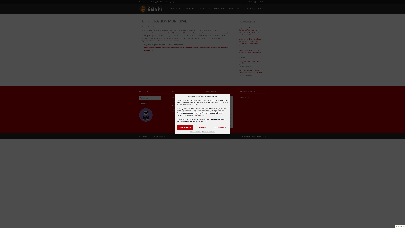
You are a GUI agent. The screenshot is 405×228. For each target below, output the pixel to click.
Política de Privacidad (208, 132)
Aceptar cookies (185, 127)
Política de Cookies (195, 132)
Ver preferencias (220, 127)
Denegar (202, 127)
